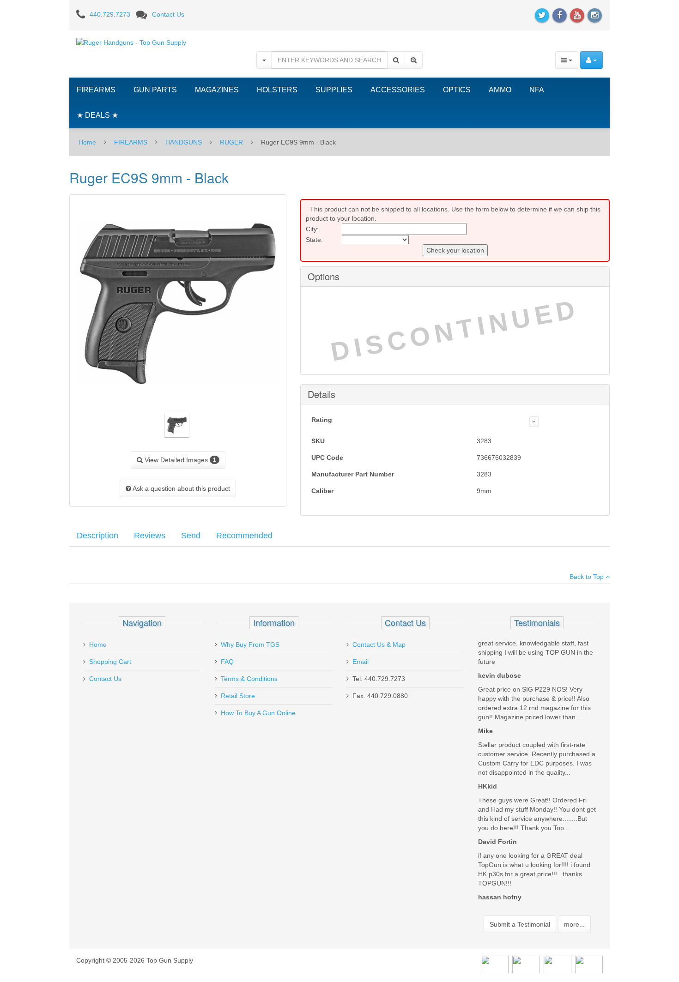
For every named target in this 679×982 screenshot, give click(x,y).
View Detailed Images (179, 460)
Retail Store (238, 695)
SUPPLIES (333, 90)
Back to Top (588, 576)
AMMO (500, 90)
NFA (536, 90)
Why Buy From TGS (250, 644)
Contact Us (168, 14)
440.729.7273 (110, 14)
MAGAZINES (217, 90)
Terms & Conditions (249, 678)
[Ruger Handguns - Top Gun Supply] (131, 42)
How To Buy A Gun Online (258, 713)
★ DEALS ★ (97, 115)
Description (97, 535)
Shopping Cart (110, 661)
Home (87, 142)
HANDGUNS (183, 142)
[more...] (534, 421)
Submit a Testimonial (520, 924)
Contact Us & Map (379, 644)
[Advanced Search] (414, 60)
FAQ (227, 661)
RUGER (231, 142)
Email (360, 661)
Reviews (149, 535)
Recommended (244, 535)
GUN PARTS (155, 90)
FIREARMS (96, 90)
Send (190, 535)
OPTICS (457, 90)
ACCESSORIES (397, 90)
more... (574, 924)
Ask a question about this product (180, 488)
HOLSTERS (277, 90)
